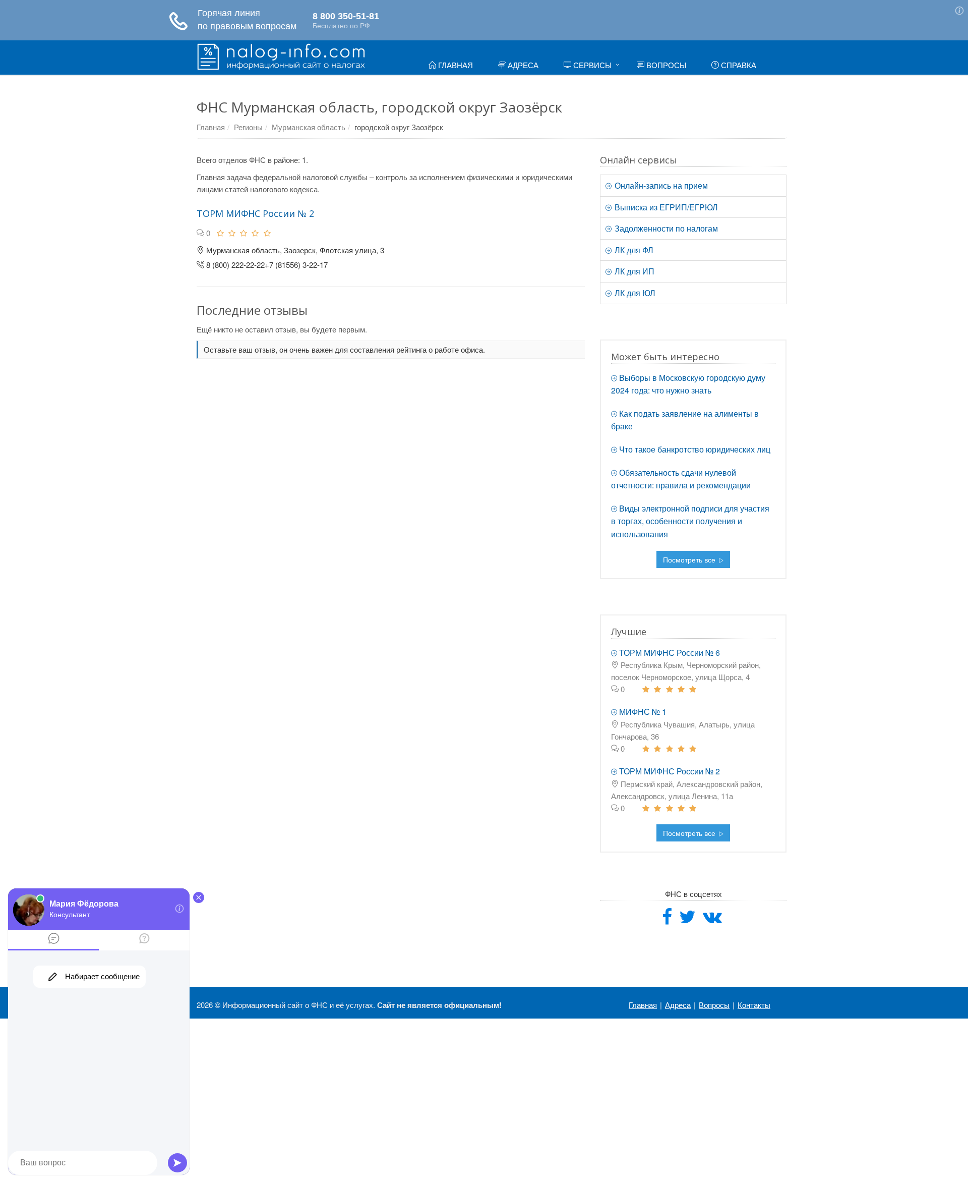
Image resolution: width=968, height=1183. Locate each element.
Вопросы (665, 65)
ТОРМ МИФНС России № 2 (255, 213)
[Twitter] (687, 920)
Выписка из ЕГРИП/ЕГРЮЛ (665, 207)
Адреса (522, 65)
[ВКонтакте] (712, 920)
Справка (737, 65)
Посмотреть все (690, 559)
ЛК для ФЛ (633, 250)
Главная (454, 65)
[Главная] (281, 55)
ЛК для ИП (633, 271)
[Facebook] (667, 920)
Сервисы (591, 65)
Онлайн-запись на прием (660, 185)
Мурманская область (308, 127)
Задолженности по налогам (665, 228)
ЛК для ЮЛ (634, 293)
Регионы (248, 127)
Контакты (754, 1004)
